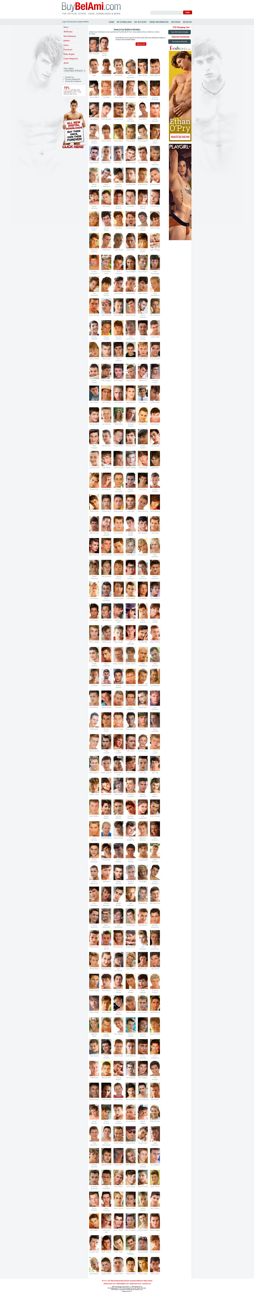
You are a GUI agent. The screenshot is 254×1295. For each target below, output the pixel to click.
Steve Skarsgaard (106, 1144)
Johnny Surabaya (142, 1166)
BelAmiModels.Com (123, 1283)
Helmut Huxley (155, 621)
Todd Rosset (106, 1099)
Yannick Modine (131, 883)
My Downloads (124, 22)
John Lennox (130, 773)
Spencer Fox (94, 533)
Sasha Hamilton (94, 578)
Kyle (94, 75)
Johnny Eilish (118, 468)
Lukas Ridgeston (71, 58)
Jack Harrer (94, 598)
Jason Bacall (130, 163)
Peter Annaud (106, 119)
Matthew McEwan (143, 839)
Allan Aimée (142, 75)
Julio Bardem (143, 163)
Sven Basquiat (155, 164)
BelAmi (67, 40)
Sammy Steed (106, 1165)
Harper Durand (143, 447)
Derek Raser (118, 1056)
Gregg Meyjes (143, 860)
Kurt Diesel (143, 424)
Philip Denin (118, 424)
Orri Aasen (118, 75)
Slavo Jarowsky (130, 643)
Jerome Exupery (155, 490)
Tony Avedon (106, 163)
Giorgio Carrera (106, 294)
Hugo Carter (130, 293)
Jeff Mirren (106, 882)
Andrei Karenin (118, 686)
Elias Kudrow (118, 729)
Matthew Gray (106, 555)
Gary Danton (130, 402)
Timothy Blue (130, 228)
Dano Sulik (118, 1165)
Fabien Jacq (106, 642)
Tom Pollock (118, 1034)
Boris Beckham (106, 185)
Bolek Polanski (106, 1035)
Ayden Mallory (106, 817)
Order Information (158, 22)
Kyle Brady (131, 250)
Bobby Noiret (130, 947)
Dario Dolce (155, 424)
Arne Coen (106, 359)
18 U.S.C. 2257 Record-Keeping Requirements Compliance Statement (122, 1281)
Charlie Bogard (143, 229)
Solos (66, 45)
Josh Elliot (155, 468)
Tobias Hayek (118, 598)
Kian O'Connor (118, 970)
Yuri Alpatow (130, 97)
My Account (140, 22)
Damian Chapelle (94, 338)
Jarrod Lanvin (143, 751)
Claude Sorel (143, 1143)
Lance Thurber (94, 1209)
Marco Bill (106, 206)
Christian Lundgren (130, 795)
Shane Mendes (118, 861)
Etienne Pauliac (155, 991)
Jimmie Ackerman (130, 76)
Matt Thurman (106, 1209)
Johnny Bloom (106, 229)
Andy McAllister (130, 839)
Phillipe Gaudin (130, 534)
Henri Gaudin (118, 533)
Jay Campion (143, 272)
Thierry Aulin (130, 141)
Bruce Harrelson (155, 578)
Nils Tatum (118, 1187)
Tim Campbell (131, 272)
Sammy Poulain (143, 1035)
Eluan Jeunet (130, 664)
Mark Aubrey (118, 141)
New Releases (70, 36)
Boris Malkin (94, 816)
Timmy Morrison (94, 926)
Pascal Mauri (118, 838)
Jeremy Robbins (118, 1079)
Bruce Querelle (106, 1057)
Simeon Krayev (106, 730)
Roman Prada (155, 1034)
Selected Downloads (180, 37)
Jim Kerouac (155, 685)
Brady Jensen (118, 664)
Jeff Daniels (118, 402)
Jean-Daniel (106, 75)
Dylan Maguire (155, 795)
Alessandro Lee (118, 774)
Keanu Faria (94, 511)
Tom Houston (106, 620)
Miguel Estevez (131, 490)
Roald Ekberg (130, 468)
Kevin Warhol (155, 1252)
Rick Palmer (106, 990)
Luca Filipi (130, 511)
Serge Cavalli (130, 315)
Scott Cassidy (94, 315)
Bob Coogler (118, 380)
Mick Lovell (118, 794)
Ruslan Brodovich (94, 273)
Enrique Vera (94, 1252)
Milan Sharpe (155, 1121)
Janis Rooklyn (155, 1079)
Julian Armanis (155, 120)
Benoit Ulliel (130, 1208)
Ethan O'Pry (143, 969)
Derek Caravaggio (155, 273)
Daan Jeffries (155, 642)
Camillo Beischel (118, 185)
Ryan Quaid (94, 1056)
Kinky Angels (69, 54)
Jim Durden (155, 446)
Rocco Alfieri (94, 97)
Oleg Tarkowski (106, 1188)
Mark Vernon (106, 1252)
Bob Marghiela (142, 817)
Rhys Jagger (118, 642)
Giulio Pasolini (143, 991)
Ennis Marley (155, 816)
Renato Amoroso (155, 98)
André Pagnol (94, 990)
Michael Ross (94, 1099)
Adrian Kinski (106, 707)
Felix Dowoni (118, 446)
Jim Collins (131, 359)
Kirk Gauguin (142, 533)
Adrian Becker (94, 185)
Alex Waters (94, 1274)
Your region (69, 68)
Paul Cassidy (106, 315)
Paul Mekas (106, 860)
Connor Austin (155, 142)
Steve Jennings (106, 665)
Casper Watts (106, 1274)
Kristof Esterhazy (118, 490)
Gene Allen (119, 97)
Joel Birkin (131, 206)
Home (111, 22)
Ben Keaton (130, 685)
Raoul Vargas (155, 1230)
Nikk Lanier (131, 751)
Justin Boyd (118, 250)
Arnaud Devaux (130, 425)
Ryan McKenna (155, 839)
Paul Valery (94, 1230)
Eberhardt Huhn (118, 621)
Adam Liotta (94, 794)
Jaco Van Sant (106, 1231)
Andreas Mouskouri (155, 926)
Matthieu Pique (94, 1035)
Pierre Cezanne (143, 316)
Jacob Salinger (94, 1122)
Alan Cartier (143, 293)
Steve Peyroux (118, 1013)
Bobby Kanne (106, 685)
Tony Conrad (155, 359)
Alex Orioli (155, 969)
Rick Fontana (155, 511)
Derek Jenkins (94, 665)
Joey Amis (143, 97)
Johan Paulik (94, 1012)
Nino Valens (155, 1208)
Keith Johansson (143, 665)
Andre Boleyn (155, 228)
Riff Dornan (106, 446)
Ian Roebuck (130, 1078)
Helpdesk (175, 22)
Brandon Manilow (131, 817)
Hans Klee (118, 707)
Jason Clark (155, 337)
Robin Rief (94, 1078)
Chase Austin (143, 141)
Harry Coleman (118, 360)
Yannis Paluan (118, 991)
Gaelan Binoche (118, 207)
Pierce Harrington (106, 599)
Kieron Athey (106, 141)
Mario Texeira (143, 1187)
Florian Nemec (106, 948)
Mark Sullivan (130, 1165)
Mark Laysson (106, 773)
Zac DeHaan (106, 424)
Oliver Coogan (94, 381)
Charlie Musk (94, 947)
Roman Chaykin (106, 338)
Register (187, 22)
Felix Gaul (154, 533)
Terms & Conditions (73, 81)
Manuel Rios (106, 1078)
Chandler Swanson (94, 1188)
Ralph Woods (130, 1274)
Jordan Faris (106, 511)
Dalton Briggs (155, 250)
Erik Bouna (106, 250)
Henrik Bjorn (155, 206)
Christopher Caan (106, 273)
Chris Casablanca (155, 294)
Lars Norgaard (142, 948)
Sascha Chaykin (118, 338)
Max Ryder (155, 1099)
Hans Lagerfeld (155, 730)
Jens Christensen (130, 338)
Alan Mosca (143, 925)
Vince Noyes (94, 969)
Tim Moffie (143, 882)
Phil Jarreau (143, 642)
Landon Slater (119, 1143)
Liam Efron (106, 468)
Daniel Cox (143, 380)
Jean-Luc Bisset (142, 207)
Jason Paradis (130, 991)
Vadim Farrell (118, 511)
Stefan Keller (143, 685)
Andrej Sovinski (94, 1166)
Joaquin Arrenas (94, 142)
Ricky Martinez (94, 839)
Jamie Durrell (94, 468)
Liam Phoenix (143, 1012)
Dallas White (118, 1274)
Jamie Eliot (143, 468)
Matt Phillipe (130, 1012)
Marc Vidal (118, 1252)
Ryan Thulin (155, 1187)
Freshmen (68, 49)
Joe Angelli (94, 119)
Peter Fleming (143, 511)
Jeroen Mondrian (155, 883)
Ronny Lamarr (94, 751)
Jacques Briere (143, 251)
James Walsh (143, 1252)
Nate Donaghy (94, 447)
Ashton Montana (106, 904)
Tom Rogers (142, 1078)
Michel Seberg (142, 1122)
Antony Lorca (106, 794)
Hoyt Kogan (143, 707)
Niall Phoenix (155, 1012)
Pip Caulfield (118, 315)
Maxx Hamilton (155, 556)
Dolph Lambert (106, 752)
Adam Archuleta (130, 120)
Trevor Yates (143, 1274)
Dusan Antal (118, 119)
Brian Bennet (143, 184)
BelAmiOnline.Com (109, 1283)
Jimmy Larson (155, 752)
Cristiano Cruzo (155, 381)
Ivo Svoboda (155, 1165)
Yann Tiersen (118, 1208)
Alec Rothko (118, 1099)
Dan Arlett (142, 119)
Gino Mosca (130, 925)
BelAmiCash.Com (135, 1283)
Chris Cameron (118, 273)
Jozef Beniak (130, 184)
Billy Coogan (106, 380)
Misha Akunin (155, 75)
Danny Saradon (106, 1122)
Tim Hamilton (143, 555)
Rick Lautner (94, 773)
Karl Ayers (118, 163)
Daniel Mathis (106, 838)
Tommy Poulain (130, 1035)
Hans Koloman (155, 708)
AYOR (66, 63)
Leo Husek (131, 620)
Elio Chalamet (155, 315)
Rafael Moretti (118, 904)
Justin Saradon (118, 1122)
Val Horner (94, 620)
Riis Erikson (106, 489)
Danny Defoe (94, 424)
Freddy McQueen (94, 861)
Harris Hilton (155, 598)
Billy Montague (94, 904)
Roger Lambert (118, 752)
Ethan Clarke (94, 359)
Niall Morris (143, 903)
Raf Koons (94, 729)
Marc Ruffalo (130, 1099)
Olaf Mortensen (119, 926)
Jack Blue (118, 228)
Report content (148, 1281)
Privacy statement (72, 79)
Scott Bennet (155, 184)
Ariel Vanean (118, 1230)
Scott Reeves (131, 1056)
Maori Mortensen (106, 926)
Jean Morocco (130, 904)
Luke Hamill (130, 555)
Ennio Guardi (118, 555)
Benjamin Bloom (94, 229)
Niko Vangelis (131, 1230)
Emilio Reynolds (142, 1057)
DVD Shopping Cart (181, 27)
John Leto (142, 773)
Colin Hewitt (130, 598)
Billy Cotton (130, 380)
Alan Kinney (94, 707)
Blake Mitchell (118, 883)
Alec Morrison (155, 903)
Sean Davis (143, 402)
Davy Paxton (106, 1012)
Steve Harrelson (142, 578)
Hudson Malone (118, 817)
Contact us (69, 77)
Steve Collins (143, 359)
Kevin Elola (94, 489)
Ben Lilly (155, 773)
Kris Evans (143, 489)
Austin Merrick (130, 861)
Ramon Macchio (143, 795)
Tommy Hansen (118, 578)
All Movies (68, 32)
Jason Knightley (130, 708)
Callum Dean (155, 402)
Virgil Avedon (94, 163)
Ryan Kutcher (131, 729)
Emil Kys (143, 729)
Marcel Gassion (106, 534)
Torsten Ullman (143, 1209)
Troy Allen (106, 97)
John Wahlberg (130, 1253)
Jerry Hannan (106, 577)
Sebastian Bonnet (94, 251)
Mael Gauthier (94, 555)
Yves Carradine (94, 294)
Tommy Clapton (143, 338)
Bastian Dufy (130, 446)
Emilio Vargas (143, 1230)
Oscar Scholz (131, 1121)
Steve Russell (143, 1099)
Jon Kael (94, 685)
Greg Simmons (94, 1144)
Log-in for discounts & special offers (75, 22)
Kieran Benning (94, 207)
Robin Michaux (155, 861)
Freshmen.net (146, 1283)
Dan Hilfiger (143, 598)
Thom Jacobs (94, 642)
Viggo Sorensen (154, 1144)
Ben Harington (130, 578)
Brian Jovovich (155, 665)
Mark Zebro (155, 1274)
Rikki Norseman (155, 948)
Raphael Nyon (106, 969)
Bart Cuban (94, 402)
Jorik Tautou (130, 1187)
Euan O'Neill (130, 969)
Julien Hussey (143, 621)
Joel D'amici (106, 402)
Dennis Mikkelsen (94, 883)
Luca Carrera (118, 293)
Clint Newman (118, 947)
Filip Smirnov (130, 1143)
